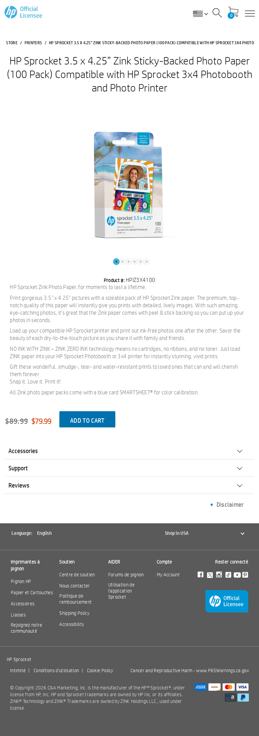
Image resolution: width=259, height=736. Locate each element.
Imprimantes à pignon (25, 565)
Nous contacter (74, 586)
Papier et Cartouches (32, 592)
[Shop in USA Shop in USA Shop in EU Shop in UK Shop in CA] (203, 13)
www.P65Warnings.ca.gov (222, 670)
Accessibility (71, 624)
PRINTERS (33, 43)
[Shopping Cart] (233, 12)
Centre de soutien (77, 575)
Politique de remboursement (75, 599)
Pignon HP (21, 581)
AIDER (114, 562)
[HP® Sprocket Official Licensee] (24, 12)
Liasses (18, 615)
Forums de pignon (126, 575)
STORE (12, 43)
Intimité (18, 670)
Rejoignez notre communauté (26, 628)
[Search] (217, 13)
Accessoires (22, 604)
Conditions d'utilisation (56, 670)
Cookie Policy (100, 670)
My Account (168, 575)
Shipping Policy (74, 613)
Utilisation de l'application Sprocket (121, 591)
